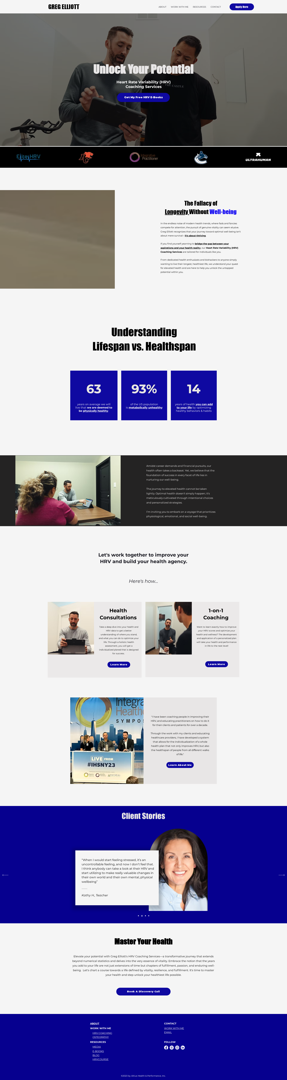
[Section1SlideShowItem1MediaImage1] (138, 915)
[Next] (282, 875)
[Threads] (172, 1048)
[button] (180, 7)
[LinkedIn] (183, 1048)
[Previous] (5, 875)
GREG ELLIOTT (63, 6)
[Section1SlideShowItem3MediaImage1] (145, 915)
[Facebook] (166, 1048)
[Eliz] (148, 915)
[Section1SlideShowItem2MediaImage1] (141, 915)
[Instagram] (177, 1048)
